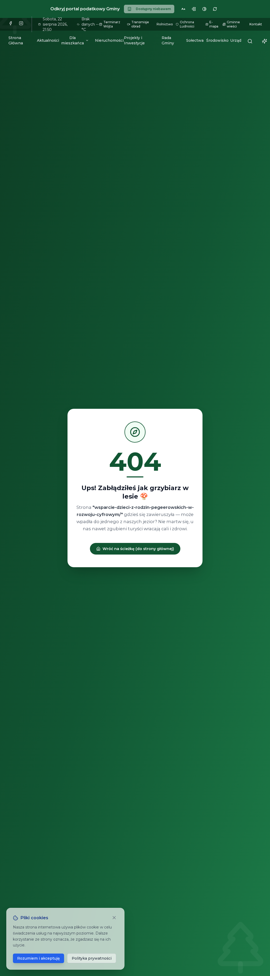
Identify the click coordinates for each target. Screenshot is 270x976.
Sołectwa (193, 40)
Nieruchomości (106, 40)
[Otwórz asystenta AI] (264, 41)
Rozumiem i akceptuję (38, 958)
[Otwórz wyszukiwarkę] (249, 41)
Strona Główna (15, 40)
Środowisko (215, 40)
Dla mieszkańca (72, 40)
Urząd (234, 40)
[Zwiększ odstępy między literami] (194, 9)
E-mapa (213, 24)
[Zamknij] (115, 917)
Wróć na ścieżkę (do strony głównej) (138, 548)
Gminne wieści (233, 24)
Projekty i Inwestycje (134, 40)
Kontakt (255, 24)
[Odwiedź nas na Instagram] (22, 24)
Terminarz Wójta (111, 24)
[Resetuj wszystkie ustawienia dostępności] (215, 9)
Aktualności (45, 40)
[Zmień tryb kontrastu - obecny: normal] (204, 9)
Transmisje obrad (140, 24)
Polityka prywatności (92, 958)
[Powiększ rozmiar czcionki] (183, 9)
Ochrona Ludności (187, 24)
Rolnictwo (164, 24)
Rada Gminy (168, 40)
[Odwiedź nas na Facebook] (11, 24)
